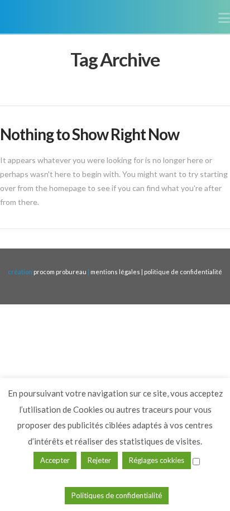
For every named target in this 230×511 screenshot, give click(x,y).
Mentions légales (115, 271)
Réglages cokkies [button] (156, 460)
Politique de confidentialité (183, 271)
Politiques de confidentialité (116, 495)
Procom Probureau (60, 271)
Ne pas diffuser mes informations (116, 476)
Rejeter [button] (99, 460)
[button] (224, 18)
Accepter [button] (55, 460)
